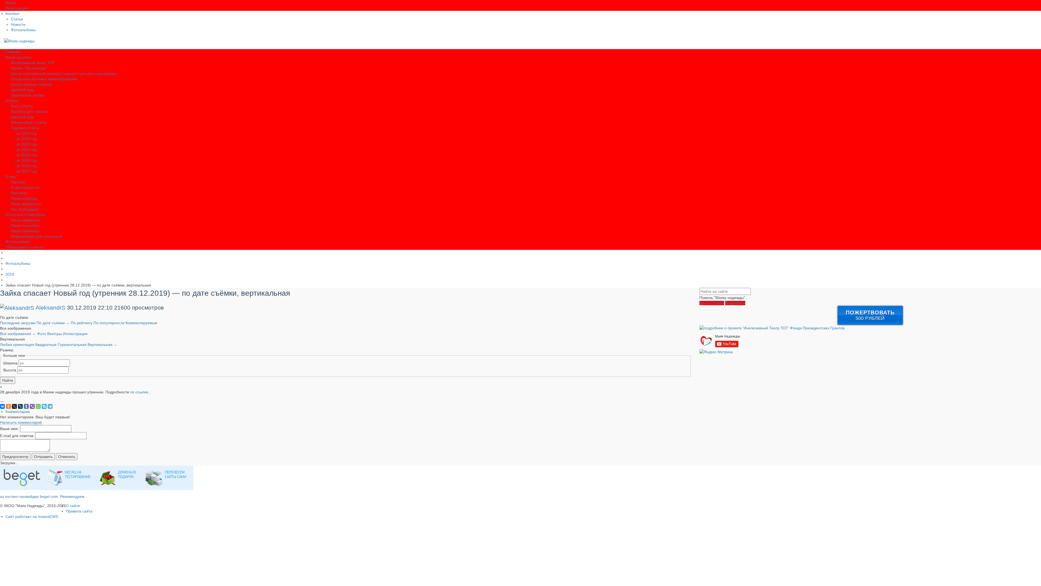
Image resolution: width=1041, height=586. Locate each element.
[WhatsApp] (38, 406)
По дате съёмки (53, 323)
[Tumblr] (26, 406)
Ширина (10, 363)
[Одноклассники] (8, 406)
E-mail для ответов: (17, 436)
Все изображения (18, 334)
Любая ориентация (17, 344)
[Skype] (44, 406)
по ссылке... (141, 392)
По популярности (110, 323)
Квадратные (46, 344)
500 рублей (870, 315)
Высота (9, 370)
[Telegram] (50, 406)
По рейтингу (82, 323)
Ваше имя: (9, 428)
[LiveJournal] (20, 406)
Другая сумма (711, 303)
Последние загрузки (18, 323)
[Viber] (32, 406)
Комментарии (17, 411)
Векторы (55, 334)
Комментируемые (141, 323)
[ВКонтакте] (2, 406)
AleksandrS (50, 307)
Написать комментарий (21, 422)
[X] (14, 406)
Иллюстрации (75, 334)
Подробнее (735, 303)
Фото (42, 334)
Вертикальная (102, 344)
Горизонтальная (73, 344)
